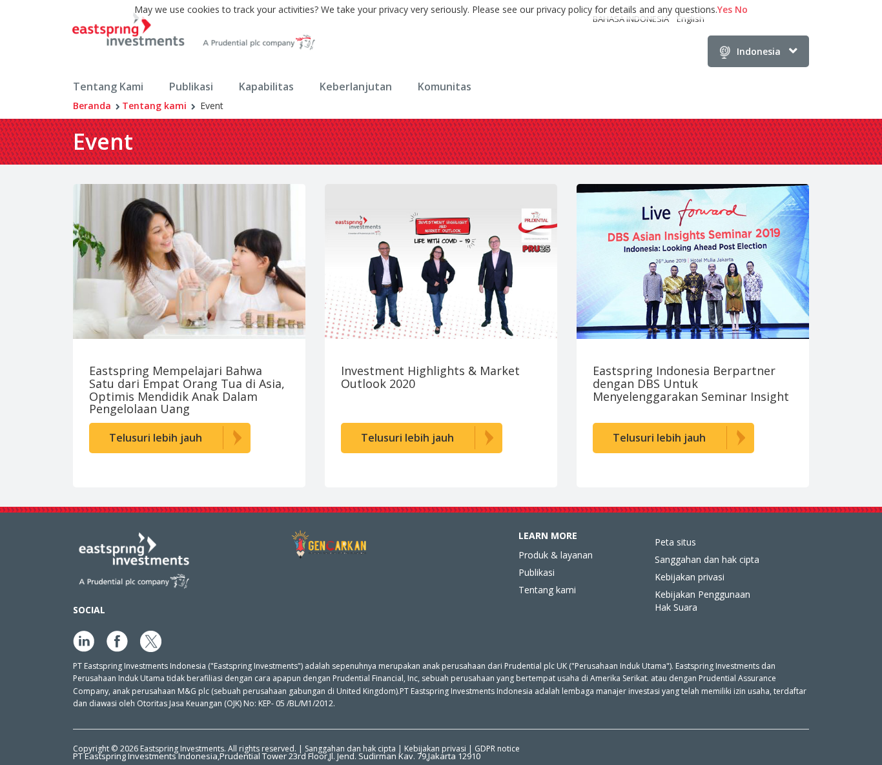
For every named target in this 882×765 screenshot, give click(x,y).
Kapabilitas (266, 86)
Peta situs (675, 542)
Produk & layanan (555, 555)
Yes (724, 9)
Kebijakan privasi (689, 577)
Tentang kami (154, 105)
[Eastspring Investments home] (195, 33)
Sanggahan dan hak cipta (707, 559)
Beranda (92, 105)
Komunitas (444, 86)
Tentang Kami (108, 86)
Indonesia (759, 51)
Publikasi (191, 86)
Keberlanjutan (356, 86)
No (741, 9)
